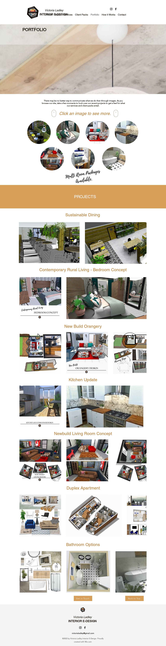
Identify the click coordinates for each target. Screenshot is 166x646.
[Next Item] (142, 243)
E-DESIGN (90, 621)
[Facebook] (115, 9)
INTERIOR (75, 621)
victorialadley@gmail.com (83, 633)
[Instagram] (111, 9)
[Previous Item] (23, 243)
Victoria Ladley (54, 10)
